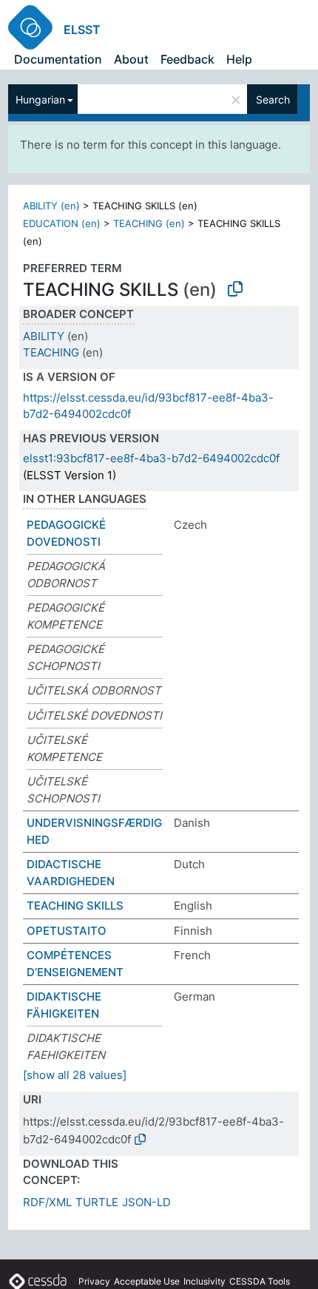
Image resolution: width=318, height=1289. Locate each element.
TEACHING (51, 352)
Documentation (58, 59)
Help (239, 59)
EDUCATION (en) (62, 223)
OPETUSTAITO (66, 931)
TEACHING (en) (149, 223)
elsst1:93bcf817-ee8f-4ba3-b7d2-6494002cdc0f (151, 458)
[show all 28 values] (74, 1075)
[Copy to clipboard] (235, 289)
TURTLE (96, 1202)
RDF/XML (47, 1202)
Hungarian (40, 99)
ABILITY (43, 336)
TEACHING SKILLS (75, 906)
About (131, 59)
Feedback (187, 59)
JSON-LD (146, 1202)
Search (273, 99)
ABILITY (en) (51, 206)
